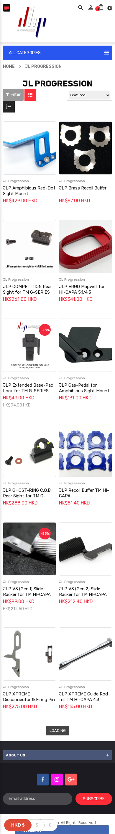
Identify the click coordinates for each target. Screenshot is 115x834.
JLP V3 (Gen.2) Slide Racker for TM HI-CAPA (83, 591)
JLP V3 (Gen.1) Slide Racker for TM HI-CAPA (27, 591)
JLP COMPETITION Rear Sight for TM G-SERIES (27, 289)
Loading (58, 730)
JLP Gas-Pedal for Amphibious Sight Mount (84, 388)
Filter (16, 94)
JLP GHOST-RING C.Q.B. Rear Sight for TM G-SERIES (27, 496)
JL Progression (16, 181)
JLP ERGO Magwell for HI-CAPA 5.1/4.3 (82, 289)
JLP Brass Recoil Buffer (82, 188)
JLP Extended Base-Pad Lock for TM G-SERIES (28, 388)
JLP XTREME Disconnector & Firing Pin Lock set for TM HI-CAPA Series (29, 702)
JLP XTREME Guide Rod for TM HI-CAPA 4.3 (83, 696)
